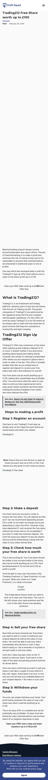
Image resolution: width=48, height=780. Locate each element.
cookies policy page (32, 768)
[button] (43, 5)
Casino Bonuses (9, 752)
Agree (24, 775)
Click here (6, 424)
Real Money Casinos (11, 755)
